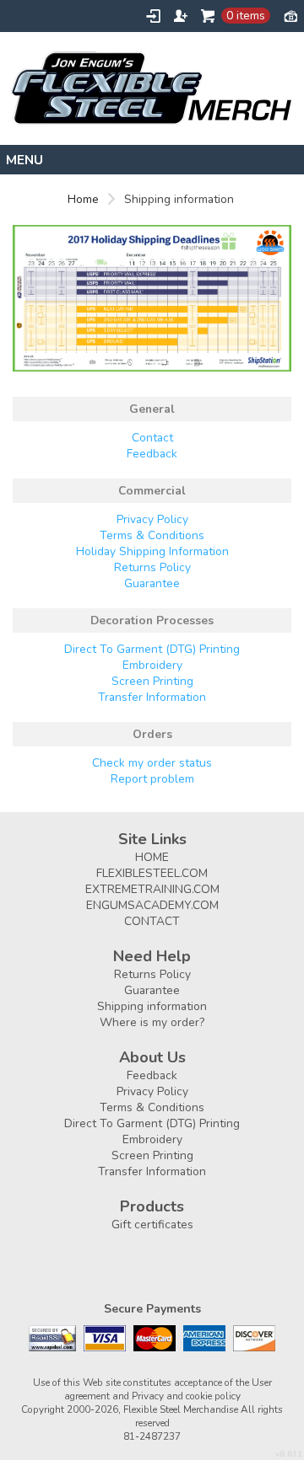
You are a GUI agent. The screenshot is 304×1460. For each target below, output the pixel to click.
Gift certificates (152, 1225)
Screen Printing (152, 681)
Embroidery (152, 665)
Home (83, 199)
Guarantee (152, 583)
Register (180, 16)
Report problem (152, 779)
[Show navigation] (152, 159)
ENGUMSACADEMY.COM (152, 905)
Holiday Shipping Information (152, 551)
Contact (152, 438)
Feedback (152, 454)
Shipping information (152, 1006)
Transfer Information (152, 697)
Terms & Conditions (152, 535)
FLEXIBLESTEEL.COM (152, 873)
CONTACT (152, 921)
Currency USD (290, 15)
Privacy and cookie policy (186, 1396)
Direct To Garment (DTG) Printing (152, 649)
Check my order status (152, 763)
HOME (152, 857)
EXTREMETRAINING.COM (152, 889)
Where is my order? (152, 1022)
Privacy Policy (152, 519)
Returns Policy (152, 567)
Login (153, 16)
